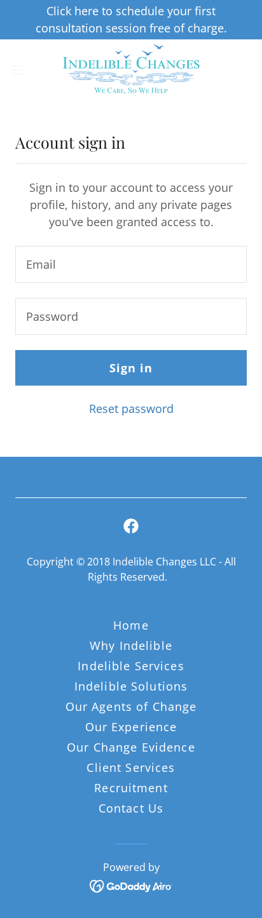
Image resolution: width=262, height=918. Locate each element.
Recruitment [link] (130, 787)
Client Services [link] (130, 767)
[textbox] (131, 264)
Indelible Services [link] (131, 665)
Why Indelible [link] (131, 645)
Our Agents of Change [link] (131, 706)
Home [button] (131, 625)
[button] (24, 70)
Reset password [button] (131, 408)
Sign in (131, 367)
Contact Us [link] (131, 808)
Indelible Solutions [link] (131, 686)
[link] (131, 69)
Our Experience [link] (131, 726)
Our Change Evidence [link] (131, 747)
